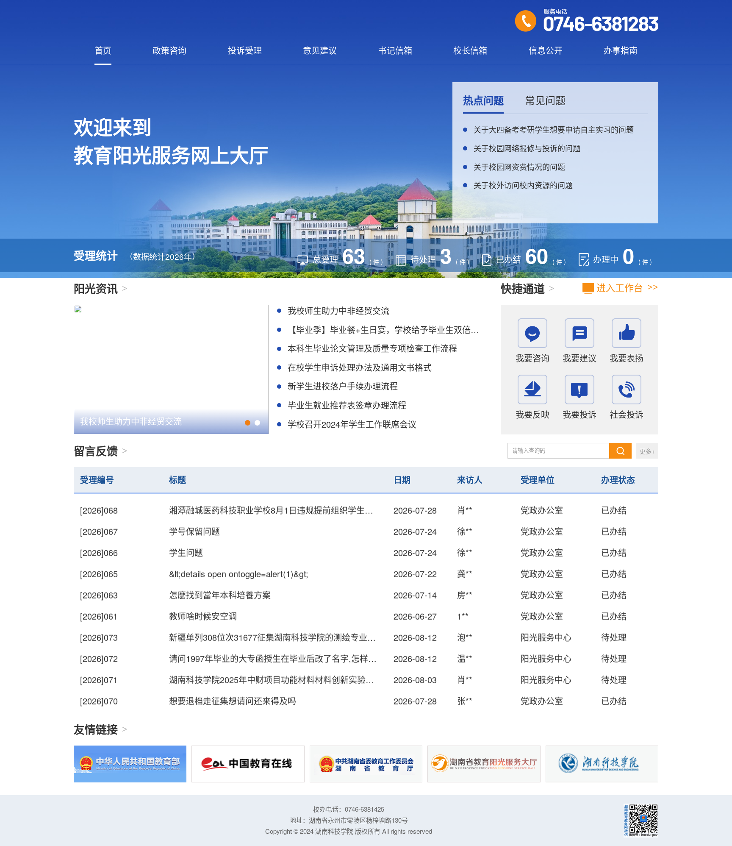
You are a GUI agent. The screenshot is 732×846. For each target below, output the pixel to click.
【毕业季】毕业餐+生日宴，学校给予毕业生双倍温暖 (388, 329)
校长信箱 (470, 50)
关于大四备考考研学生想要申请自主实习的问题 (554, 129)
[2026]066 (99, 535)
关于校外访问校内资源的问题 (523, 184)
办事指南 (621, 50)
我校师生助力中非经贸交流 (131, 421)
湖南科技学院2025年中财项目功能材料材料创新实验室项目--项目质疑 (300, 663)
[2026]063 (99, 578)
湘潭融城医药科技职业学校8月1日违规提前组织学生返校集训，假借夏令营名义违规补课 (334, 705)
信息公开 (546, 50)
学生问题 (186, 535)
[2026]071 (99, 663)
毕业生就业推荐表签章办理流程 (347, 405)
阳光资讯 (96, 288)
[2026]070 (99, 684)
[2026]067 (99, 514)
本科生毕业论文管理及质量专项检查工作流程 (372, 348)
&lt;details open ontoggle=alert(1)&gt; (238, 557)
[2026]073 (99, 620)
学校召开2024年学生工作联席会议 (352, 424)
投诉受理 (245, 50)
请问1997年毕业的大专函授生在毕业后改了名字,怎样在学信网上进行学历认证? (317, 641)
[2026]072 (99, 641)
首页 (102, 50)
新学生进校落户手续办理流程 (343, 386)
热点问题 (483, 100)
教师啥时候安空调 (203, 599)
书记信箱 (395, 50)
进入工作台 (618, 287)
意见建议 (320, 50)
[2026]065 (99, 557)
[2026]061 (99, 599)
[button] (247, 423)
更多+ (647, 451)
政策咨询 (169, 50)
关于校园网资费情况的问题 (519, 166)
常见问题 (545, 100)
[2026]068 (99, 705)
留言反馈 (96, 451)
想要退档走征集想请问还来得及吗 (232, 684)
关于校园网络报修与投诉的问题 (527, 147)
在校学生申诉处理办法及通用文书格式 (360, 367)
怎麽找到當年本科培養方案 (220, 578)
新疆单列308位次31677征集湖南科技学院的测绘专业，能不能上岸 (293, 620)
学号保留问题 (194, 514)
